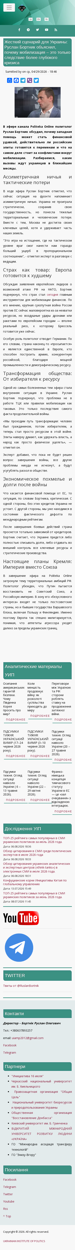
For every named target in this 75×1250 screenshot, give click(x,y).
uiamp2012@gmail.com (28, 1038)
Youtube (8, 1201)
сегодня (52, 295)
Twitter (8, 1194)
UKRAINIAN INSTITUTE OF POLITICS (24, 1241)
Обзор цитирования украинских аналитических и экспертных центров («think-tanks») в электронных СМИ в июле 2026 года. (36, 867)
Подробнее (16, 719)
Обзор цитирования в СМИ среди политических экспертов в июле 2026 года (37, 853)
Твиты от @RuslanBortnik (21, 986)
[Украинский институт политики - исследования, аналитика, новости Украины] (28, 8)
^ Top (7, 1216)
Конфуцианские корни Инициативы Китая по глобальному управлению (35, 882)
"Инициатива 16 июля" (27, 1076)
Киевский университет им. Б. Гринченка (39, 1123)
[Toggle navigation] (9, 7)
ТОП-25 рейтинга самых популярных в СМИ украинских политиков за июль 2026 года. (34, 840)
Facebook (9, 1045)
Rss (5, 1209)
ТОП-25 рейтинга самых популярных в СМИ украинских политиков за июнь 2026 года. (34, 895)
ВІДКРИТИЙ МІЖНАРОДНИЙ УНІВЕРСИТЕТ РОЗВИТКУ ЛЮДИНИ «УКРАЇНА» (41, 1134)
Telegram (9, 1052)
